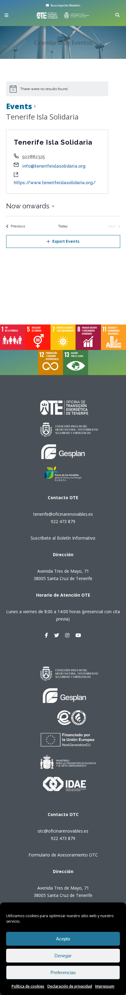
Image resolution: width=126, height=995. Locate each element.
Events (19, 106)
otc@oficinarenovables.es (63, 831)
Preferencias (63, 972)
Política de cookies (28, 986)
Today (63, 226)
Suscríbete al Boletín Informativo (63, 538)
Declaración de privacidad (69, 986)
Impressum (104, 986)
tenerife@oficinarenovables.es (63, 514)
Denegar (63, 955)
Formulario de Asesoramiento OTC (63, 855)
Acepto (63, 938)
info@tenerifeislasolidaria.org (54, 166)
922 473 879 (63, 521)
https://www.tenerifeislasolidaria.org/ (55, 182)
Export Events (66, 241)
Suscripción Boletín (65, 5)
